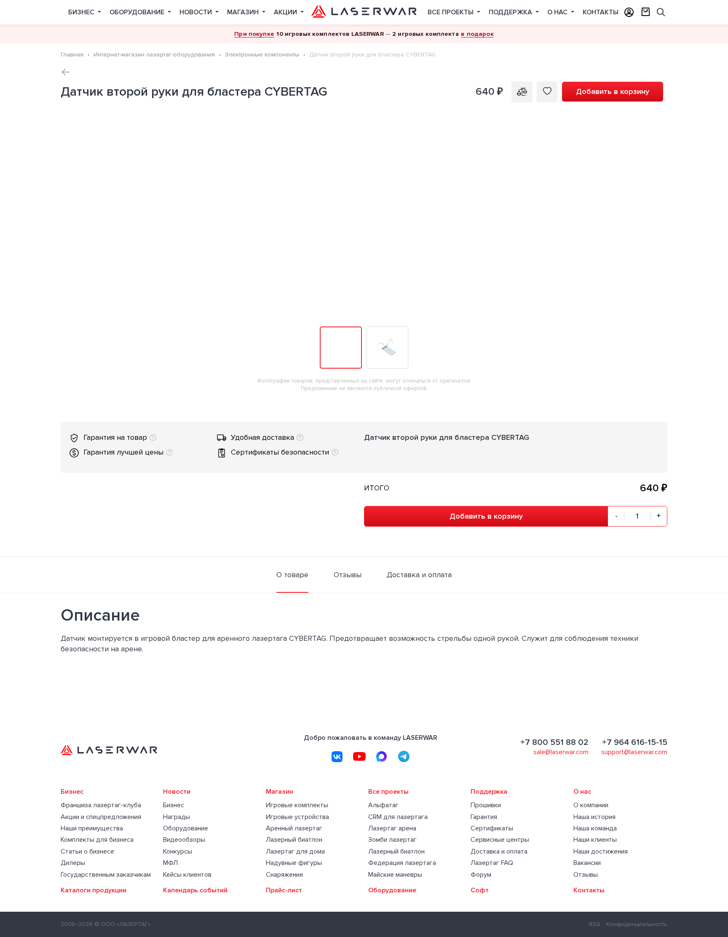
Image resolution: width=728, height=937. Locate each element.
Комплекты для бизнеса (97, 840)
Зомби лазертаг (392, 840)
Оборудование (138, 12)
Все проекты (451, 12)
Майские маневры (395, 875)
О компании (590, 805)
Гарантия (484, 817)
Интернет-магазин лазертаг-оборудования (154, 54)
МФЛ (170, 863)
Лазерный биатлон (294, 840)
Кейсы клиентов (187, 875)
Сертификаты (492, 829)
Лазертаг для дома (295, 852)
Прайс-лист (284, 890)
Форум (481, 875)
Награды (176, 817)
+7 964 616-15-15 (634, 742)
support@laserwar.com (634, 752)
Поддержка (511, 12)
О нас (558, 12)
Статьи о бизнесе (87, 852)
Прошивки (486, 805)
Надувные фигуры (294, 863)
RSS (594, 924)
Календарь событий (195, 890)
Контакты (600, 12)
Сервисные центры (500, 840)
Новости (196, 12)
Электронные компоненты (262, 54)
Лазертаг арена (392, 829)
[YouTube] (359, 757)
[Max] (382, 757)
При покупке (254, 33)
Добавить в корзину (612, 91)
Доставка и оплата (499, 852)
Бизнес (82, 12)
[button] (659, 119)
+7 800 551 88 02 (554, 742)
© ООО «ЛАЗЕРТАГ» (122, 924)
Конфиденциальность (636, 924)
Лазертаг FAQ (492, 863)
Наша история (594, 817)
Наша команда (595, 829)
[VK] (337, 757)
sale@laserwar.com (561, 752)
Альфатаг (383, 805)
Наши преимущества (92, 829)
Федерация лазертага (402, 863)
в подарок (477, 33)
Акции (286, 12)
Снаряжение (284, 875)
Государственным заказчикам (106, 875)
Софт (480, 890)
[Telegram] (404, 757)
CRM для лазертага (398, 817)
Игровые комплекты (297, 805)
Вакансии (587, 863)
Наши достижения (600, 852)
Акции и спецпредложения (101, 817)
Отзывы (585, 875)
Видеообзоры (184, 840)
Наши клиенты (595, 840)
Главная (72, 54)
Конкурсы (177, 852)
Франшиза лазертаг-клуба (101, 805)
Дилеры (73, 863)
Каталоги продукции (93, 890)
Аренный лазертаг (294, 829)
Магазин (243, 12)
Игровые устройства (297, 817)
